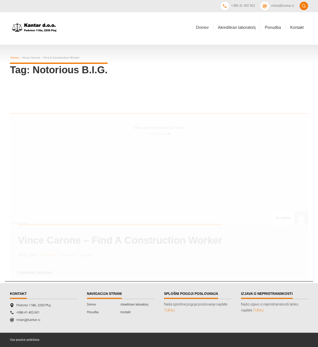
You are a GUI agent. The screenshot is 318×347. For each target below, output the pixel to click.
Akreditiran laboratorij (237, 27)
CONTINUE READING (34, 273)
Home (15, 57)
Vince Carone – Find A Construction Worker (120, 240)
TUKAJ (169, 310)
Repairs (86, 255)
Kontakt (297, 27)
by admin (283, 218)
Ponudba (273, 27)
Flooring (68, 255)
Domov (202, 27)
